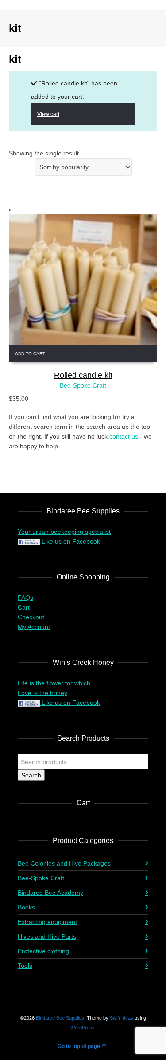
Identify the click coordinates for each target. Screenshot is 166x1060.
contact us (123, 436)
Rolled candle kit (83, 375)
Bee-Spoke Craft (83, 385)
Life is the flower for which (54, 683)
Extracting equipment (47, 921)
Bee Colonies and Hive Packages (64, 863)
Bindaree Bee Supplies (60, 1018)
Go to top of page (79, 1046)
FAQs (25, 597)
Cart (24, 607)
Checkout (31, 617)
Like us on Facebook (70, 541)
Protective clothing (43, 951)
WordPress (82, 1027)
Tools (25, 965)
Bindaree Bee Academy (50, 892)
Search (31, 775)
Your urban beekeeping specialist (64, 531)
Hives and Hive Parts (47, 936)
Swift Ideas (121, 1018)
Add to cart (30, 353)
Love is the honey (42, 692)
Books (26, 907)
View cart (48, 114)
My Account (34, 626)
